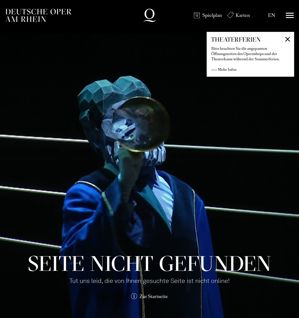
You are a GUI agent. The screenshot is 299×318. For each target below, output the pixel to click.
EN (271, 15)
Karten (243, 15)
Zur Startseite (153, 296)
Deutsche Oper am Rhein (38, 15)
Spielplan (212, 15)
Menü (290, 15)
